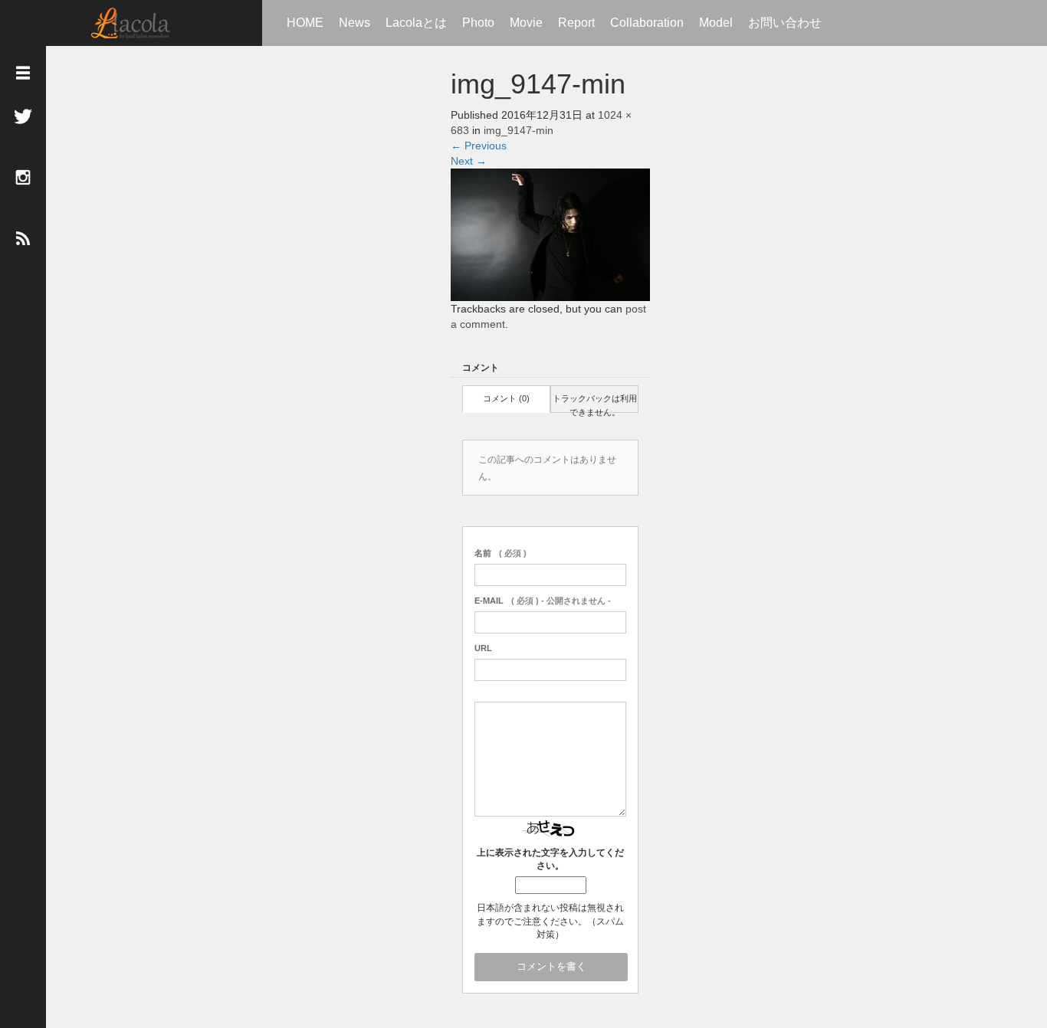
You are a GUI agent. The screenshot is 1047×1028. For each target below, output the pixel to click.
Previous (479, 145)
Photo (478, 22)
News (354, 22)
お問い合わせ (785, 22)
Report (576, 22)
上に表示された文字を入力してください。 (550, 859)
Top (985, 965)
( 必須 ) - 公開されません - (542, 600)
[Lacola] (130, 22)
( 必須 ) (500, 553)
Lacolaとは (416, 22)
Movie (526, 22)
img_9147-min (518, 130)
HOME (305, 22)
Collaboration (647, 22)
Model (716, 22)
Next (469, 161)
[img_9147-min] (550, 234)
